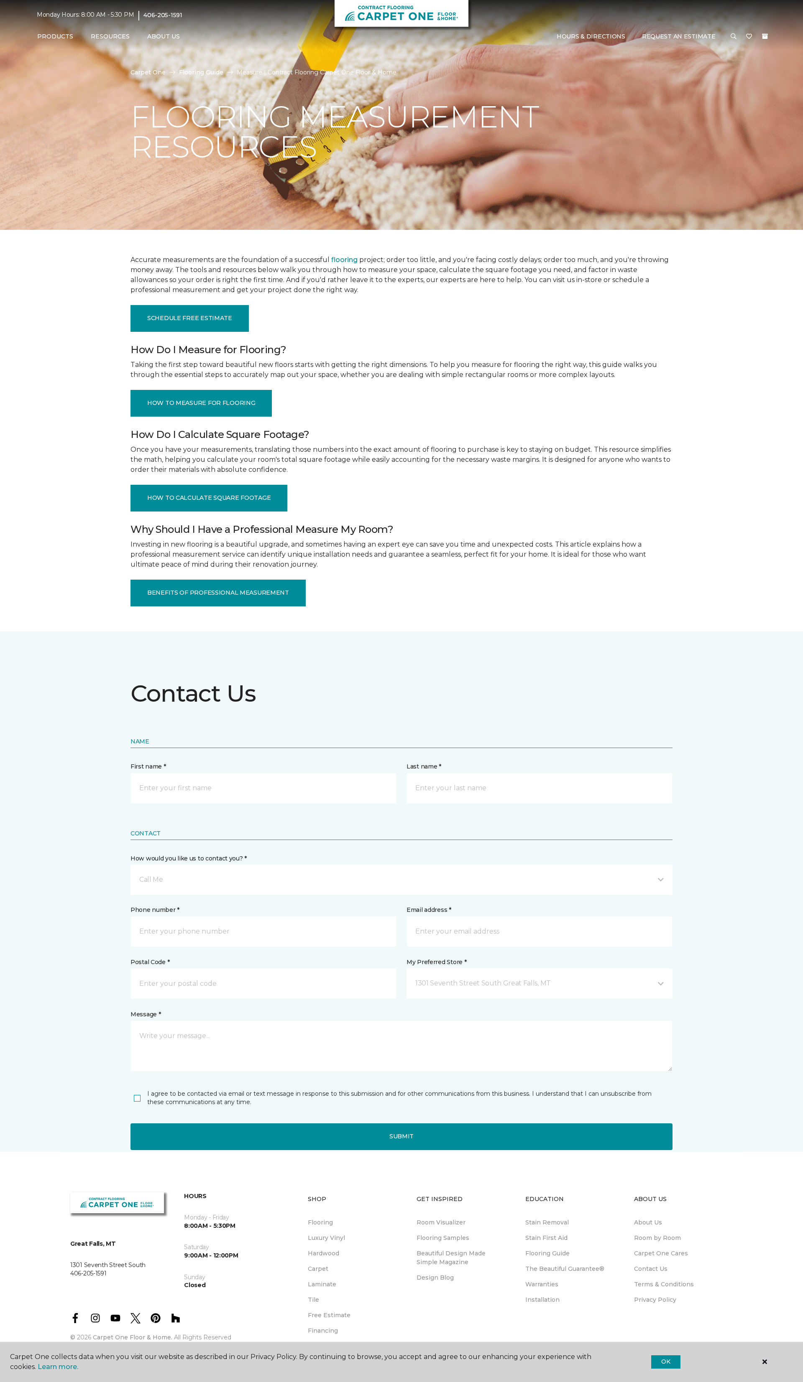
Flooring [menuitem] (320, 1222)
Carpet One (148, 72)
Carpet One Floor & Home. (132, 1337)
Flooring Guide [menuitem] (547, 1253)
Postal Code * (149, 962)
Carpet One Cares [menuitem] (661, 1253)
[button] (734, 37)
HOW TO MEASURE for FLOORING (201, 403)
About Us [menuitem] (648, 1222)
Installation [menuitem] (542, 1299)
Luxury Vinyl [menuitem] (326, 1238)
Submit (401, 1136)
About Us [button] (163, 36)
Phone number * (154, 910)
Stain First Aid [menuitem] (546, 1238)
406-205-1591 (162, 15)
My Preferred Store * (436, 962)
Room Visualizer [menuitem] (441, 1222)
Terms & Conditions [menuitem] (664, 1284)
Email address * (429, 910)
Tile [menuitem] (313, 1299)
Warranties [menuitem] (541, 1284)
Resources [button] (110, 36)
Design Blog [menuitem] (435, 1277)
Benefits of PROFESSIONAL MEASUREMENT (218, 592)
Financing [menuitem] (323, 1330)
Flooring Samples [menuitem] (443, 1238)
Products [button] (55, 36)
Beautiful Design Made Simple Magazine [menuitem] (451, 1258)
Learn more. (58, 1367)
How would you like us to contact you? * (188, 858)
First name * (148, 766)
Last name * (424, 766)
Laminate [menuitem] (322, 1284)
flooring (344, 260)
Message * (145, 1014)
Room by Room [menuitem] (657, 1238)
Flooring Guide (201, 72)
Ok (665, 1361)
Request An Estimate (679, 36)
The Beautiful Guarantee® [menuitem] (564, 1269)
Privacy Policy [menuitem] (655, 1299)
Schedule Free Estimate (189, 318)
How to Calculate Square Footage (209, 497)
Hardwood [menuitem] (323, 1253)
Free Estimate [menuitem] (329, 1315)
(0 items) (765, 36)
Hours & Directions (591, 36)
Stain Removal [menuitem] (547, 1222)
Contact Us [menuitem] (650, 1269)
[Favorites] (749, 37)
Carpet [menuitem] (318, 1269)
